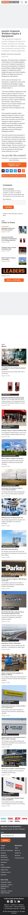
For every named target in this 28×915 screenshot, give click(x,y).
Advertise (21, 905)
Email (2, 832)
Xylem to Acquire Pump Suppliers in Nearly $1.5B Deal (12, 673)
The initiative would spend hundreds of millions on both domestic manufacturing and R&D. (13, 711)
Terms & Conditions (19, 906)
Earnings (4, 734)
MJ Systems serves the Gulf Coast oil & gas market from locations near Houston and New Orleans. (14, 553)
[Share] (7, 170)
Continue (8, 207)
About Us (6, 905)
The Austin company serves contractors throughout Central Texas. (13, 771)
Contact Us (14, 905)
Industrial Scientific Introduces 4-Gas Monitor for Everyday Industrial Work (9, 238)
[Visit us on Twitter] (15, 901)
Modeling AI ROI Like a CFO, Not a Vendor (8, 229)
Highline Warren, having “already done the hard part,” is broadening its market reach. (13, 646)
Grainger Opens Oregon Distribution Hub (9, 248)
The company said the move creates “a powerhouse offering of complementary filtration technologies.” (13, 584)
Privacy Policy (9, 906)
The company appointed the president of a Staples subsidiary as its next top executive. (13, 521)
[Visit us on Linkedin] (11, 901)
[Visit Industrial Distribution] (3, 821)
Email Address (7, 199)
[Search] (21, 2)
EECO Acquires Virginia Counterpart (9, 258)
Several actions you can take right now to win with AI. (13, 372)
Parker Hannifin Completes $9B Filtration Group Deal (14, 579)
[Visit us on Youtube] (19, 901)
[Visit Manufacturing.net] (10, 821)
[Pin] (19, 170)
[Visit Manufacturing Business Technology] (17, 821)
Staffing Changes (7, 514)
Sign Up (5, 840)
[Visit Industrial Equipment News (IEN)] (17, 818)
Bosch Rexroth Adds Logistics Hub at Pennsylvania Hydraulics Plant (13, 612)
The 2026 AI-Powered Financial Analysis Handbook (14, 368)
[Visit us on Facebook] (8, 901)
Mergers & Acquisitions (8, 455)
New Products (6, 394)
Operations (5, 640)
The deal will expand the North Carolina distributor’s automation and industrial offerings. (12, 462)
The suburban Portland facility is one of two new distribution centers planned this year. (14, 433)
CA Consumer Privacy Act (12, 908)
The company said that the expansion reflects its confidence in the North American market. (12, 617)
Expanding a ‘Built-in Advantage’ (11, 643)
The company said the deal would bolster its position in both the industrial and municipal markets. (14, 678)
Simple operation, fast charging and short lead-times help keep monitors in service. (13, 402)
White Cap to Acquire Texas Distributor (13, 768)
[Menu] (25, 2)
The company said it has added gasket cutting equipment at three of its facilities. (13, 802)
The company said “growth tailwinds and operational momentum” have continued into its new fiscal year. (14, 742)
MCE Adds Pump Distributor (10, 549)
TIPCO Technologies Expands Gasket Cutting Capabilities (13, 798)
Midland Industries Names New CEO (12, 517)
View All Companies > (14, 280)
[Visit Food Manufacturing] (10, 818)
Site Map (22, 908)
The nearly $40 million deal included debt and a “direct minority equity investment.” (13, 492)
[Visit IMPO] (24, 818)
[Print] (3, 170)
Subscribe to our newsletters (14, 164)
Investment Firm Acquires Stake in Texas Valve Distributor (12, 488)
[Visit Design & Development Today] (3, 818)
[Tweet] (15, 170)
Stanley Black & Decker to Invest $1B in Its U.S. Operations (13, 706)
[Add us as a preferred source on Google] (23, 170)
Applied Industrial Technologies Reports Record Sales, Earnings (14, 738)
